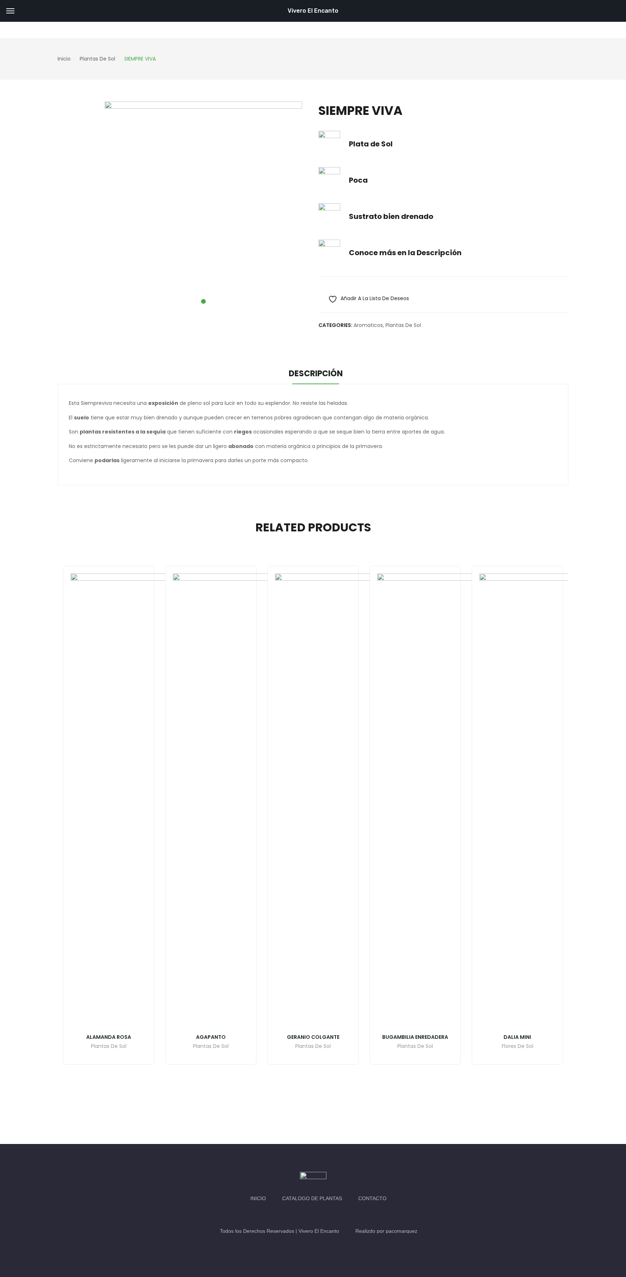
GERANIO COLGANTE (313, 1037)
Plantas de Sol (403, 325)
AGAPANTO (211, 1037)
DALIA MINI (517, 1037)
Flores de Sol (517, 1047)
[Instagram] (320, 1214)
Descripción (316, 373)
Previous (46, 832)
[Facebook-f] (305, 1214)
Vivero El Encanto (313, 10)
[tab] (316, 375)
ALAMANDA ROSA (108, 1037)
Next (579, 832)
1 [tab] (203, 301)
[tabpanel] (203, 200)
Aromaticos (368, 325)
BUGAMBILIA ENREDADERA (415, 1037)
